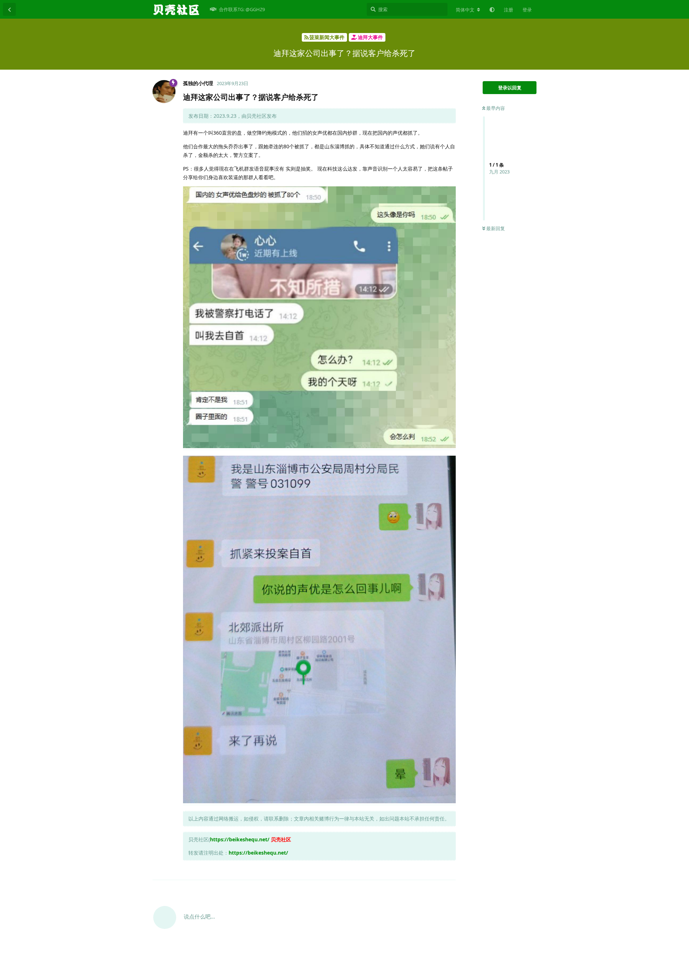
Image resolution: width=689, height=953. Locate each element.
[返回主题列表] (9, 9)
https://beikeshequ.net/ (239, 839)
